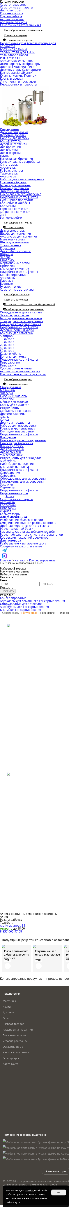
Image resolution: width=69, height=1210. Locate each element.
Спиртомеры (9, 165)
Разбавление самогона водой (21, 520)
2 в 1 (3, 215)
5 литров (6, 336)
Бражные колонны (13, 49)
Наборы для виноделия (17, 464)
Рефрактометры (11, 170)
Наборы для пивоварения (18, 425)
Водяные (6, 284)
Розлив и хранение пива (17, 428)
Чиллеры (6, 393)
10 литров (7, 339)
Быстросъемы (10, 73)
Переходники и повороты (18, 84)
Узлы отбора (9, 55)
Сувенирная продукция (16, 200)
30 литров (7, 348)
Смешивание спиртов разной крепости (28, 523)
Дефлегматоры (10, 70)
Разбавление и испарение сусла (23, 543)
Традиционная (10, 245)
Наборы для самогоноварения (22, 179)
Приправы (7, 266)
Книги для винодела (14, 467)
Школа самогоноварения (18, 40)
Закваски (6, 484)
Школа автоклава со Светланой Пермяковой (29, 304)
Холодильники (24, 67)
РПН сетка (7, 58)
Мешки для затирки (14, 402)
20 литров (7, 345)
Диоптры (6, 67)
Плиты (4, 156)
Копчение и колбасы (15, 203)
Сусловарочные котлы (16, 368)
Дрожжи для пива (12, 414)
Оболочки (7, 260)
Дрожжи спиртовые (14, 132)
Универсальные (11, 455)
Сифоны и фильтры (13, 396)
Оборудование (10, 387)
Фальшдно (25, 61)
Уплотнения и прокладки (18, 81)
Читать (8, 966)
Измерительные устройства (20, 162)
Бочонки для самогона (16, 333)
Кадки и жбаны (11, 354)
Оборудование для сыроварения (23, 478)
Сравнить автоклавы (16, 299)
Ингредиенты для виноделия (20, 458)
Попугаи (30, 76)
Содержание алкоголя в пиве (21, 546)
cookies (29, 1190)
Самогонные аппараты (16, 7)
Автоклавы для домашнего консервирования (32, 601)
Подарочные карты (14, 493)
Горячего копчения (14, 209)
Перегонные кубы (13, 43)
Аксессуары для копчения (18, 236)
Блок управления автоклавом (21, 318)
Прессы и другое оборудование (23, 440)
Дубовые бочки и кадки (17, 330)
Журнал (5, 511)
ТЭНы (31, 52)
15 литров (7, 342)
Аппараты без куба (13, 22)
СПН (18, 58)
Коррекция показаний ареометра (24, 537)
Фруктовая (7, 248)
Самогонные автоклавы (17, 289)
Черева (5, 257)
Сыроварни (8, 476)
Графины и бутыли (13, 182)
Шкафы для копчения (15, 233)
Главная (6, 560)
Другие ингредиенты (15, 422)
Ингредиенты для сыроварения (22, 481)
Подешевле (47, 612)
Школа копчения (14, 227)
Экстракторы (31, 64)
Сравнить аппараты (15, 35)
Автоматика (8, 61)
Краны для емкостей (14, 405)
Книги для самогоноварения (20, 194)
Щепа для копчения (14, 242)
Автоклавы (7, 278)
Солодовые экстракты (15, 411)
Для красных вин (12, 449)
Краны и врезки (11, 78)
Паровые (6, 281)
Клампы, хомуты (11, 76)
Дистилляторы (10, 10)
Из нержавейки (11, 218)
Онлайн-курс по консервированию (24, 309)
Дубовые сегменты (13, 144)
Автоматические (12, 19)
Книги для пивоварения (17, 431)
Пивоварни (8, 365)
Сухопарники (31, 70)
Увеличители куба (13, 52)
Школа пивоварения (16, 384)
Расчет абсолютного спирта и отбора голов (31, 534)
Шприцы (6, 254)
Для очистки (9, 150)
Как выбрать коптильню (18, 222)
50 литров (7, 351)
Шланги (26, 73)
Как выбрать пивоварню (18, 379)
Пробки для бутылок (14, 188)
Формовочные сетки (15, 263)
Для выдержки (10, 153)
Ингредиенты (9, 129)
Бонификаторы (11, 141)
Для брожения (10, 147)
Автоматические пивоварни (20, 371)
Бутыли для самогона (15, 185)
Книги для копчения (14, 269)
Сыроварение (10, 473)
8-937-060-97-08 (11, 931)
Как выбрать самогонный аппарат (24, 30)
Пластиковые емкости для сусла (23, 374)
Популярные (29, 612)
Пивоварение (10, 362)
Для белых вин (10, 452)
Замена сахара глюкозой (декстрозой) (27, 532)
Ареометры (8, 167)
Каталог (21, 560)
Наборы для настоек (14, 138)
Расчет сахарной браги (16, 529)
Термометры (9, 173)
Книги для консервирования (20, 324)
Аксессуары (8, 176)
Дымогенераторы (12, 230)
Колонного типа (11, 13)
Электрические (11, 286)
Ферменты (7, 487)
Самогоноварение (13, 4)
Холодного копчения (15, 212)
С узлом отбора (11, 16)
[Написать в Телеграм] (4, 552)
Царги (23, 55)
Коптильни (8, 206)
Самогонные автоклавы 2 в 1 (20, 25)
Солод (4, 420)
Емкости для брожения (16, 159)
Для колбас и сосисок (15, 251)
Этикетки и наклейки (14, 191)
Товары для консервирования (21, 321)
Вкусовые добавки (13, 135)
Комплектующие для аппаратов (28, 44)
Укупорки (7, 399)
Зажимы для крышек (14, 315)
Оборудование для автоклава (21, 312)
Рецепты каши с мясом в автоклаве (47, 952)
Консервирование (13, 275)
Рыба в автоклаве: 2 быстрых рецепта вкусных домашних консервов (16, 954)
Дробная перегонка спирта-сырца (24, 526)
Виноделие (8, 437)
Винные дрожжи (12, 446)
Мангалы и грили (12, 239)
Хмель (4, 417)
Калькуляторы (10, 514)
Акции (10, 496)
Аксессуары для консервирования (24, 607)
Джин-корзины (10, 64)
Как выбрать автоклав (16, 294)
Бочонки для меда (13, 357)
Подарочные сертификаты (19, 197)
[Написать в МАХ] (4, 557)
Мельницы (7, 390)
